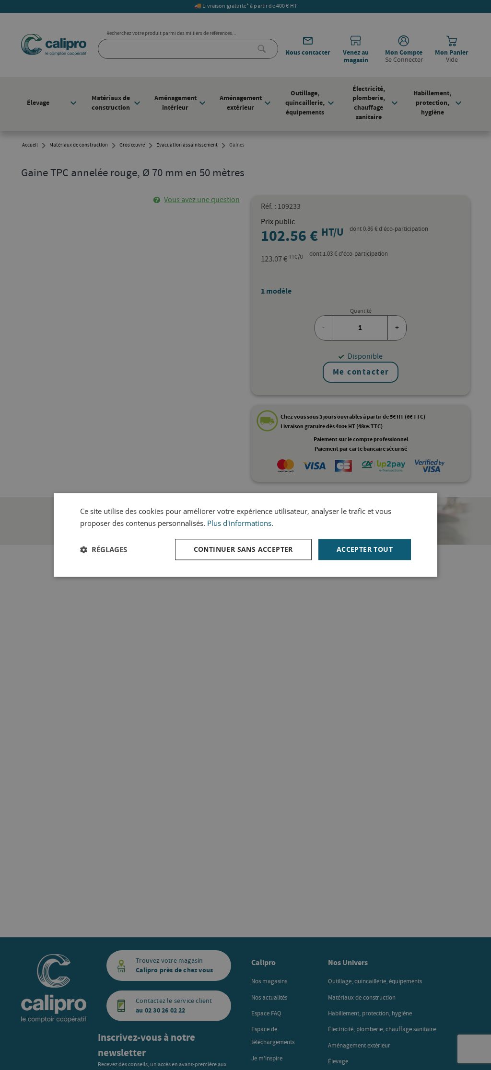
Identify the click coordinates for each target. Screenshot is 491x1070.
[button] (103, 549)
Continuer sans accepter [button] (243, 549)
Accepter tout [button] (365, 549)
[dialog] (245, 535)
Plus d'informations (239, 523)
